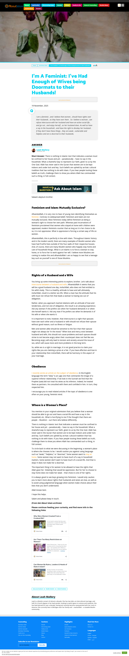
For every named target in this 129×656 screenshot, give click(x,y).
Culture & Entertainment (70, 635)
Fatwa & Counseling (90, 5)
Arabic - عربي (91, 639)
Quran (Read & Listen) (70, 626)
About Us (90, 624)
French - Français (92, 635)
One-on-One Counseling (24, 635)
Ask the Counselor (22, 629)
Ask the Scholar (22, 626)
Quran (27, 5)
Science (43, 637)
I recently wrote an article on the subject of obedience (55, 373)
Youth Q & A (29, 9)
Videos (67, 5)
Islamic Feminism (61, 589)
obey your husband (38, 589)
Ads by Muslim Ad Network (64, 1)
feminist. (35, 217)
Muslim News (104, 5)
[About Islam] (14, 6)
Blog (42, 635)
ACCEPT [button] (124, 652)
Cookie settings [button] (117, 652)
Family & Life (77, 5)
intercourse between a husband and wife (49, 284)
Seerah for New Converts (71, 633)
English (89, 633)
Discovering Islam (48, 5)
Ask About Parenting (23, 631)
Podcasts (66, 631)
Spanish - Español (92, 637)
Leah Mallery (43, 150)
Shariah (59, 5)
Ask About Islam (43, 65)
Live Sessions (67, 629)
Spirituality (35, 5)
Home (34, 65)
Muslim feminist (50, 589)
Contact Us (90, 626)
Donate (38, 9)
